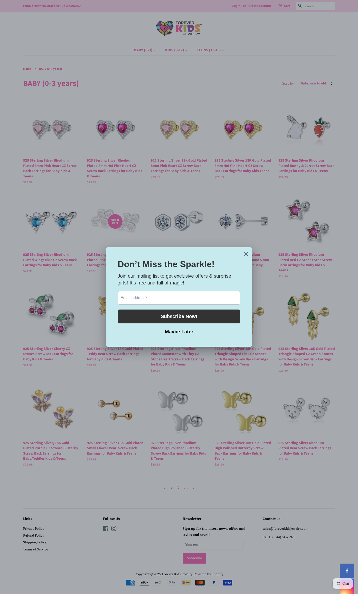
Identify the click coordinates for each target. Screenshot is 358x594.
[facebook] (347, 571)
